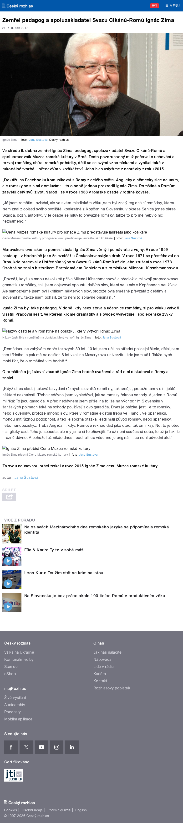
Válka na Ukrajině (19, 652)
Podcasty (12, 712)
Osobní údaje (32, 810)
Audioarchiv (14, 705)
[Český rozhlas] (17, 5)
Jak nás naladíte (107, 652)
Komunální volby (19, 659)
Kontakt (100, 681)
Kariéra (99, 674)
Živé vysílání (15, 697)
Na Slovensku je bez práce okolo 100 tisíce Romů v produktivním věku (94, 595)
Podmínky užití (59, 810)
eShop (10, 674)
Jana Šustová (38, 139)
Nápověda (102, 659)
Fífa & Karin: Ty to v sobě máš (53, 549)
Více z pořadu (19, 520)
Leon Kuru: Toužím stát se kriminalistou (63, 572)
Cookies (10, 810)
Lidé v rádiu (103, 666)
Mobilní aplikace (18, 719)
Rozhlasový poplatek (111, 688)
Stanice (11, 666)
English (81, 810)
